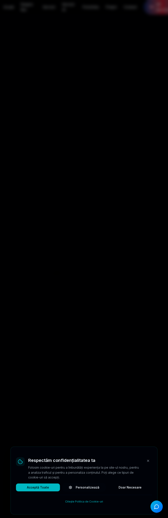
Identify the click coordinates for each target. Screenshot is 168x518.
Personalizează (87, 487)
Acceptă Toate (38, 487)
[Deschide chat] (156, 507)
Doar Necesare (130, 487)
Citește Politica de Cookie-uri (84, 501)
